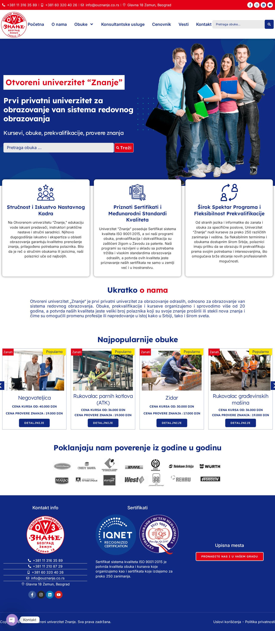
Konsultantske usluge (123, 24)
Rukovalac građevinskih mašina (240, 399)
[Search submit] (269, 24)
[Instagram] (257, 5)
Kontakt (204, 24)
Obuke (80, 24)
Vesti (184, 24)
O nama (59, 24)
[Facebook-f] (250, 5)
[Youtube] (270, 5)
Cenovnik (161, 24)
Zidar (171, 397)
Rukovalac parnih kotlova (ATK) (103, 399)
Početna (36, 24)
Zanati (7, 352)
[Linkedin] (263, 5)
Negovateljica (34, 397)
